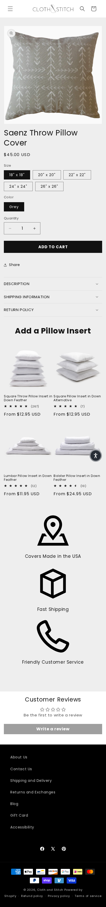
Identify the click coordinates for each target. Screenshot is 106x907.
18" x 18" (17, 174)
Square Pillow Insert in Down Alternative (77, 398)
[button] (10, 8)
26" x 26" (49, 186)
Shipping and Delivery (31, 780)
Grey (14, 206)
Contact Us (21, 769)
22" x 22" (77, 174)
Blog (14, 803)
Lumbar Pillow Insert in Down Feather (28, 478)
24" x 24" (18, 186)
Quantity (11, 218)
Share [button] (14, 264)
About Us (19, 757)
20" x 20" (47, 174)
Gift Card (19, 815)
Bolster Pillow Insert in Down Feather (77, 478)
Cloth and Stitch (50, 890)
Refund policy (32, 896)
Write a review (52, 729)
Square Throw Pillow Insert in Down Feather (28, 398)
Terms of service (88, 896)
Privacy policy (59, 896)
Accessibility (22, 827)
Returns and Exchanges (33, 792)
